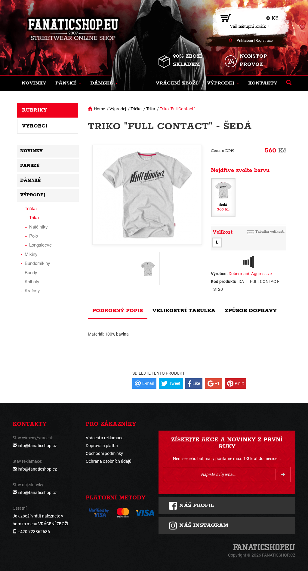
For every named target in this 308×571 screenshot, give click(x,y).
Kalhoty (32, 281)
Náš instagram (202, 525)
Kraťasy (32, 290)
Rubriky (34, 110)
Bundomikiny (37, 263)
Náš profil (195, 505)
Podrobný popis (117, 310)
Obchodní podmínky (104, 453)
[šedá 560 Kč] (223, 197)
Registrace (264, 40)
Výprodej (117, 108)
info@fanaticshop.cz (37, 445)
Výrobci (35, 126)
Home (99, 108)
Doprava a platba (102, 445)
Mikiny (31, 254)
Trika (150, 108)
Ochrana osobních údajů (108, 461)
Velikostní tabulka (183, 310)
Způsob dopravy (251, 310)
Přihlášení (245, 40)
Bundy (31, 272)
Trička (136, 108)
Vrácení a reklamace (104, 437)
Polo (33, 235)
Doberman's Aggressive (250, 273)
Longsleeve (40, 244)
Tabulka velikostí (270, 231)
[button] (68, 83)
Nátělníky (38, 226)
